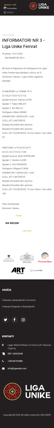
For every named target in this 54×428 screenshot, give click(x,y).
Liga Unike (27, 231)
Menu (10, 12)
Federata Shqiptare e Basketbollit (18, 306)
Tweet (19, 215)
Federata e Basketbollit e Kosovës (19, 300)
